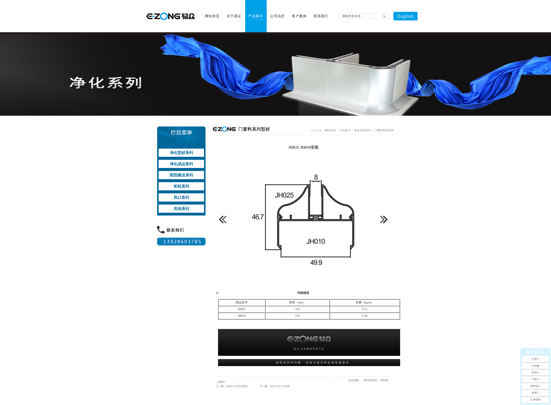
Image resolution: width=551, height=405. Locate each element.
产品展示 (345, 130)
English (405, 16)
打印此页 (370, 380)
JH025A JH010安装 (237, 386)
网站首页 (330, 130)
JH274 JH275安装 (279, 386)
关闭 (384, 380)
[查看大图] (303, 283)
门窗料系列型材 (384, 130)
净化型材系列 (362, 130)
